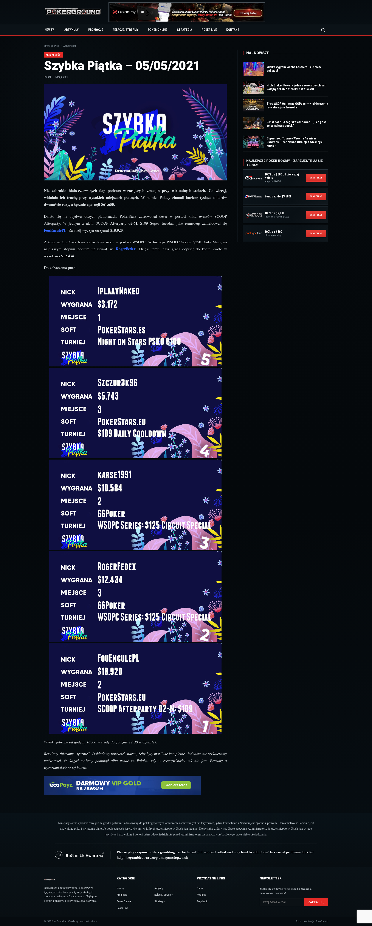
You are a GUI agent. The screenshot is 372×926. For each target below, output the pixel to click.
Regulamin (202, 901)
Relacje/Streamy (125, 29)
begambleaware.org (142, 857)
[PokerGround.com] (73, 12)
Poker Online (157, 29)
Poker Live (209, 29)
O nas (200, 888)
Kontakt (232, 29)
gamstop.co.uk (176, 857)
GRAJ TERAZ (316, 178)
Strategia (184, 29)
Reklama (201, 894)
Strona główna (51, 45)
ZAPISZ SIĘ (316, 902)
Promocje (95, 29)
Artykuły (71, 29)
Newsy (49, 29)
